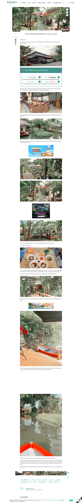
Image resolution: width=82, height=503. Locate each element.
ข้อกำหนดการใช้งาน (42, 500)
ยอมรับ (71, 500)
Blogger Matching (42, 2)
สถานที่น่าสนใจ (23, 2)
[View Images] (19, 473)
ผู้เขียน (29, 2)
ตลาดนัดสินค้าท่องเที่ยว (57, 2)
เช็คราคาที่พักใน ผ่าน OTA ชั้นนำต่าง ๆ (36, 70)
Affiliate (49, 2)
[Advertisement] (41, 383)
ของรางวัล (34, 2)
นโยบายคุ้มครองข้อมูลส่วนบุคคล (54, 500)
